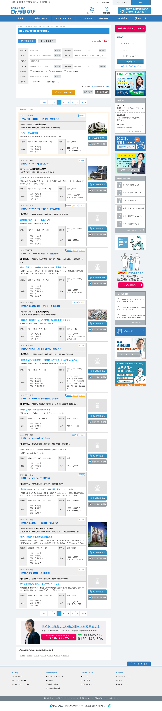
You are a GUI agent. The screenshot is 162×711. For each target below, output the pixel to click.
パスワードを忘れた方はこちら (130, 66)
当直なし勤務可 (72, 71)
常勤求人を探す (16, 676)
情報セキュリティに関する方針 (92, 698)
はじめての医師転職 (53, 688)
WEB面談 (49, 680)
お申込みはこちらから (59, 637)
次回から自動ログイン (131, 56)
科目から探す (104, 18)
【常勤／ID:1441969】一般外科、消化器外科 (40, 119)
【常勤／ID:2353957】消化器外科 (35, 438)
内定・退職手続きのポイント (133, 216)
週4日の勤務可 (56, 71)
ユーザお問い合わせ (111, 698)
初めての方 (142, 18)
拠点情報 (119, 684)
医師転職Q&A (136, 322)
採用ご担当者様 (103, 2)
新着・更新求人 (53, 82)
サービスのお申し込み (131, 185)
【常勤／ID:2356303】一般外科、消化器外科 (40, 306)
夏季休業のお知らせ (124, 127)
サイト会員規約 (57, 698)
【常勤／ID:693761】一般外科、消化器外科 (39, 523)
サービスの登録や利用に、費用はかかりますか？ (133, 308)
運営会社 (47, 698)
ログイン (141, 2)
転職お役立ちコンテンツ (54, 676)
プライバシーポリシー (71, 698)
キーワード (68, 56)
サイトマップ (122, 2)
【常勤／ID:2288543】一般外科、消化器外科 (40, 209)
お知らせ (119, 680)
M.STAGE (57, 705)
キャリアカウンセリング (132, 193)
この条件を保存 (102, 92)
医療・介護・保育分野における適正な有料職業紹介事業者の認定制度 (109, 705)
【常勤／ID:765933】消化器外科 (34, 163)
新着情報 (121, 100)
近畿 (40, 26)
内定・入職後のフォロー (132, 224)
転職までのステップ (125, 178)
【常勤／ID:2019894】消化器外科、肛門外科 (40, 398)
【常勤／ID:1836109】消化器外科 (35, 573)
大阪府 (43, 656)
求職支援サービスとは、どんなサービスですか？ (133, 300)
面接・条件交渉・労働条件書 (133, 208)
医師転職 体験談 (52, 684)
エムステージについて (123, 676)
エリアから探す (86, 18)
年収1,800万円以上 (40, 71)
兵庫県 (50, 656)
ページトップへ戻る (139, 664)
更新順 (107, 86)
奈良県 (57, 656)
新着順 (94, 86)
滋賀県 (29, 656)
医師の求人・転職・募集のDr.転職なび (27, 26)
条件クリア (88, 92)
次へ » (84, 102)
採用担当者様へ (86, 684)
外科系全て (46, 26)
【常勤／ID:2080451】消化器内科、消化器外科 (41, 349)
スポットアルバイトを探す (20, 684)
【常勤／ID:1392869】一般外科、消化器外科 (40, 253)
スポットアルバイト (64, 18)
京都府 (36, 656)
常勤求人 (21, 18)
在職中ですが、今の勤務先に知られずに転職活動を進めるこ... (133, 316)
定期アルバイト (41, 18)
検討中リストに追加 (97, 144)
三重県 (22, 656)
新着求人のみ (38, 82)
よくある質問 (122, 294)
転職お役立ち (122, 18)
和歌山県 (66, 656)
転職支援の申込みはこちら (129, 28)
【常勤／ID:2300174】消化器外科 (35, 478)
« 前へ (44, 102)
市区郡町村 (23, 61)
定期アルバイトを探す (19, 680)
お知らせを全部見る (134, 131)
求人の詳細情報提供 (130, 200)
